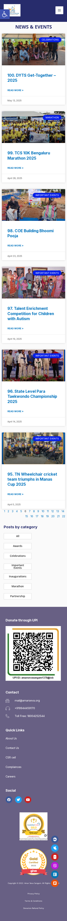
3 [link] (12, 511)
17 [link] (37, 516)
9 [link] (38, 511)
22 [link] (63, 516)
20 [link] (53, 516)
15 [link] (26, 516)
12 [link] (52, 511)
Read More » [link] (15, 90)
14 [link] (63, 511)
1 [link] (4, 511)
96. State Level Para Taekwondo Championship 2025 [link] (32, 396)
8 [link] (34, 511)
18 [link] (42, 516)
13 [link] (57, 511)
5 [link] (21, 511)
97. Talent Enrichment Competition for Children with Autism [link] (30, 313)
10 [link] (43, 511)
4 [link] (17, 511)
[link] (5, 14)
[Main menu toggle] (59, 10)
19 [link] (47, 516)
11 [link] (48, 511)
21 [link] (58, 516)
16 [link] (32, 516)
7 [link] (30, 511)
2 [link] (8, 511)
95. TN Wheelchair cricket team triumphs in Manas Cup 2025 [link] (32, 479)
